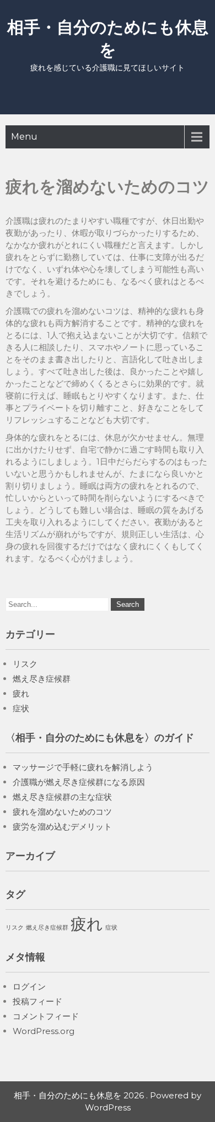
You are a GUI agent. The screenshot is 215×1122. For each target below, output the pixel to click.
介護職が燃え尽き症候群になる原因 (79, 782)
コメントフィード (46, 1016)
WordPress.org (43, 1031)
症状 (21, 708)
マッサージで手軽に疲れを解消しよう (83, 767)
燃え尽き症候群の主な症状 (62, 797)
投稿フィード (37, 1001)
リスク (25, 664)
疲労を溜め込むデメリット (62, 826)
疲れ (21, 693)
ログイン (29, 986)
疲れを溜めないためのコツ (62, 811)
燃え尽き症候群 (42, 678)
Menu (24, 136)
